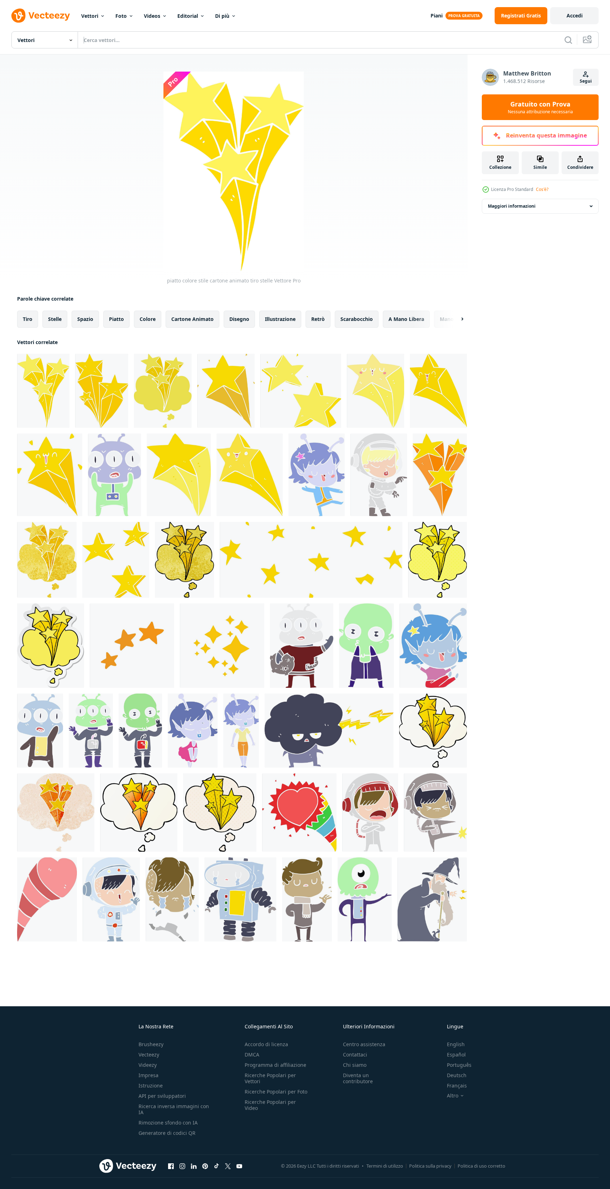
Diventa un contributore (358, 1078)
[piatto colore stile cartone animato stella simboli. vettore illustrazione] (132, 645)
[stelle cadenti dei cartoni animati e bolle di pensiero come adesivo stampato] (50, 645)
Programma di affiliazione (275, 1064)
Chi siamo (354, 1064)
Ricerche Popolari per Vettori (270, 1078)
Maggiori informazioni (512, 206)
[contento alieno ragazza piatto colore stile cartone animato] (316, 474)
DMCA (252, 1054)
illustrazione (280, 319)
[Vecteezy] (40, 16)
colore (148, 319)
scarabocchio (356, 319)
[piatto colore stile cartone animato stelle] (115, 560)
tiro (27, 319)
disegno (239, 319)
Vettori (89, 15)
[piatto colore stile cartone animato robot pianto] (240, 899)
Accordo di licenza (266, 1044)
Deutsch (456, 1075)
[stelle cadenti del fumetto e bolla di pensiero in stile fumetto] (437, 560)
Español (456, 1054)
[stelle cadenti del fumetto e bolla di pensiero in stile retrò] (163, 391)
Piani (437, 15)
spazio (85, 319)
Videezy (148, 1064)
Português (459, 1064)
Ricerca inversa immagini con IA (174, 1109)
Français (457, 1085)
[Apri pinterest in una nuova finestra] (205, 1166)
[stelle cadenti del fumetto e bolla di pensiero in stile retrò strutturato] (47, 560)
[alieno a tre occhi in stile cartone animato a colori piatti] (114, 474)
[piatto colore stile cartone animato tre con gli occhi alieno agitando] (301, 645)
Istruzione (151, 1085)
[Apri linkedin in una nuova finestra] (194, 1166)
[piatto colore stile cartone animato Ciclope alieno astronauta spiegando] (365, 899)
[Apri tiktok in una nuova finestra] (216, 1166)
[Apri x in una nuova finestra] (228, 1166)
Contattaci (355, 1054)
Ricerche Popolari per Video (270, 1105)
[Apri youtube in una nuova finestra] (239, 1166)
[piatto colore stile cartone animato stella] (226, 391)
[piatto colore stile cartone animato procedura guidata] (432, 899)
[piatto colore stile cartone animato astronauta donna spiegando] (370, 812)
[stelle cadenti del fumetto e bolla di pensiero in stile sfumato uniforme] (433, 731)
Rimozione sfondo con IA (168, 1122)
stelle (55, 319)
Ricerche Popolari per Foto (276, 1091)
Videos (152, 15)
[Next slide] (456, 319)
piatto (116, 319)
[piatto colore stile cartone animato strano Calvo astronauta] (366, 645)
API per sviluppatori (162, 1095)
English (456, 1044)
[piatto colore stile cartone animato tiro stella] (375, 391)
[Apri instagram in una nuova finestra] (182, 1166)
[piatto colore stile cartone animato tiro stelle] (43, 391)
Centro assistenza (364, 1044)
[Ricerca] (568, 40)
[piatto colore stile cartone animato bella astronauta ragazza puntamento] (378, 474)
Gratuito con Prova (540, 107)
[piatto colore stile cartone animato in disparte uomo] (307, 899)
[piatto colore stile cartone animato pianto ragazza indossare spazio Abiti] (172, 899)
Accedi (575, 15)
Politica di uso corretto (481, 1166)
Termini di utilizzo (384, 1166)
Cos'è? (542, 189)
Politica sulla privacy (430, 1166)
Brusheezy (151, 1044)
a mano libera (406, 319)
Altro (452, 1096)
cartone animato (192, 319)
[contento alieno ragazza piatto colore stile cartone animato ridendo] (433, 645)
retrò (318, 319)
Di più (222, 15)
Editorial (187, 15)
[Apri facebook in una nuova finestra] (171, 1166)
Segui (586, 81)
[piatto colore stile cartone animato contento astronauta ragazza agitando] (111, 899)
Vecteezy (149, 1054)
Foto (121, 15)
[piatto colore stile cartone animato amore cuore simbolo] (299, 812)
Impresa (148, 1075)
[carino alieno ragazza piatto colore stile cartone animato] (193, 731)
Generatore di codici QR (167, 1133)
